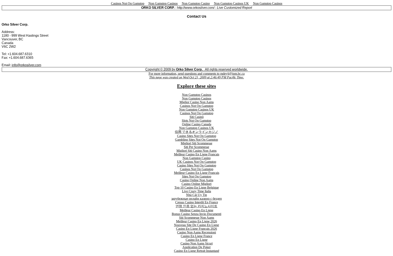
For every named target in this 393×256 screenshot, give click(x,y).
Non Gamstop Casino (196, 3)
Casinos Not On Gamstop (127, 3)
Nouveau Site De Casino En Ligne (196, 225)
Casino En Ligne (197, 239)
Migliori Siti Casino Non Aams (196, 150)
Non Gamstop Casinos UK (231, 3)
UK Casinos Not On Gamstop (196, 161)
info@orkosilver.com (26, 65)
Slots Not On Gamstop (196, 120)
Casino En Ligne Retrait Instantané (196, 251)
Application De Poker (196, 247)
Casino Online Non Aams (196, 180)
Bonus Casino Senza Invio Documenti (196, 214)
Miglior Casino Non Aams (197, 102)
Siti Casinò (197, 117)
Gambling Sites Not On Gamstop (196, 139)
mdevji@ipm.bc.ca (197, 75)
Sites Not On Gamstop (196, 176)
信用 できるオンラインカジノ (196, 132)
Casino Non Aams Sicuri (197, 243)
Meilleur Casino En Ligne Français (196, 172)
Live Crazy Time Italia (196, 191)
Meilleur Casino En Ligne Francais (196, 154)
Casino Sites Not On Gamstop (196, 136)
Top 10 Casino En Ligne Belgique (196, 187)
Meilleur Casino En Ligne (196, 210)
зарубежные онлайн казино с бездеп (196, 198)
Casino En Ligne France (196, 236)
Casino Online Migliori (196, 184)
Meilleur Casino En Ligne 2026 (196, 221)
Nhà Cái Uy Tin (196, 195)
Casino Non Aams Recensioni (196, 232)
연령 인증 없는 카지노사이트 (196, 206)
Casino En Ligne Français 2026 (196, 228)
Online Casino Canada (196, 124)
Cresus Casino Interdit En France (196, 202)
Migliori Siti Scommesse (196, 143)
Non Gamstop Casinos (163, 3)
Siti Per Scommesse (196, 147)
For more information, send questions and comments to (184, 73)
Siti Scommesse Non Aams (196, 217)
